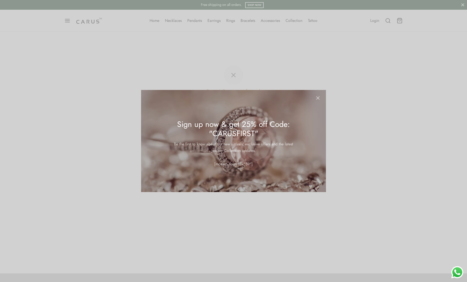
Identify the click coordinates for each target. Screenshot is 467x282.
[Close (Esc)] (318, 98)
